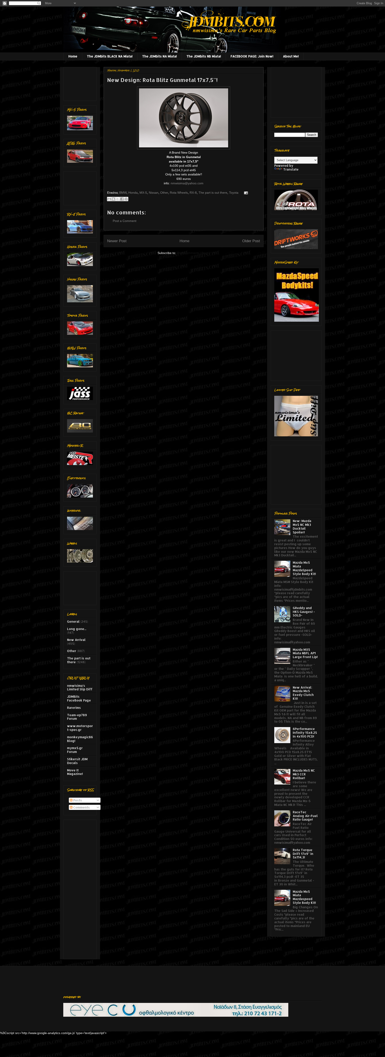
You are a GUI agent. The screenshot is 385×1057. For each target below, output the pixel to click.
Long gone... (76, 629)
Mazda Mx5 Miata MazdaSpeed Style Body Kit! (304, 568)
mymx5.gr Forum (75, 750)
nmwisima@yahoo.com (187, 183)
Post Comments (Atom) (193, 253)
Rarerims (74, 707)
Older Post (251, 241)
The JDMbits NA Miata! (159, 56)
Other (164, 192)
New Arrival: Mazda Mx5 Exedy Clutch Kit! (303, 692)
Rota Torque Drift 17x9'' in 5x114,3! (303, 853)
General (73, 621)
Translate (291, 169)
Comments (81, 807)
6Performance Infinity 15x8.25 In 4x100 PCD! (305, 732)
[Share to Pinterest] (126, 199)
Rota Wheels (179, 192)
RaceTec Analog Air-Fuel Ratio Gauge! (305, 815)
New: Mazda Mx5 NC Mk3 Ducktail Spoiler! (302, 526)
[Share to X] (117, 199)
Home (72, 56)
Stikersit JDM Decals (77, 761)
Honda (133, 192)
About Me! (291, 56)
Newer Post (117, 241)
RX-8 (193, 192)
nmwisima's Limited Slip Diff (79, 687)
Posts (77, 800)
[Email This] (109, 199)
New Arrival (76, 640)
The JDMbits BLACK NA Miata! (110, 56)
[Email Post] (245, 192)
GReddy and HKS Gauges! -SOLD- (304, 611)
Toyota (233, 192)
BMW (123, 192)
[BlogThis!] (113, 199)
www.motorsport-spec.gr (80, 728)
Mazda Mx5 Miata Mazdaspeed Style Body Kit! (304, 897)
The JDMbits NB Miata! (203, 56)
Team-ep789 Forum (77, 717)
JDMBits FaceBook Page (79, 698)
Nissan (153, 192)
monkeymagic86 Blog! (80, 739)
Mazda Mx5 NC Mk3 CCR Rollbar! (304, 774)
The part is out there (213, 192)
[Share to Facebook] (122, 199)
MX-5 (143, 192)
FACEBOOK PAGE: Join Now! (252, 56)
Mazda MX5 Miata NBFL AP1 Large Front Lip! (305, 653)
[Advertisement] (81, 83)
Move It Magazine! (75, 772)
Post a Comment (124, 221)
